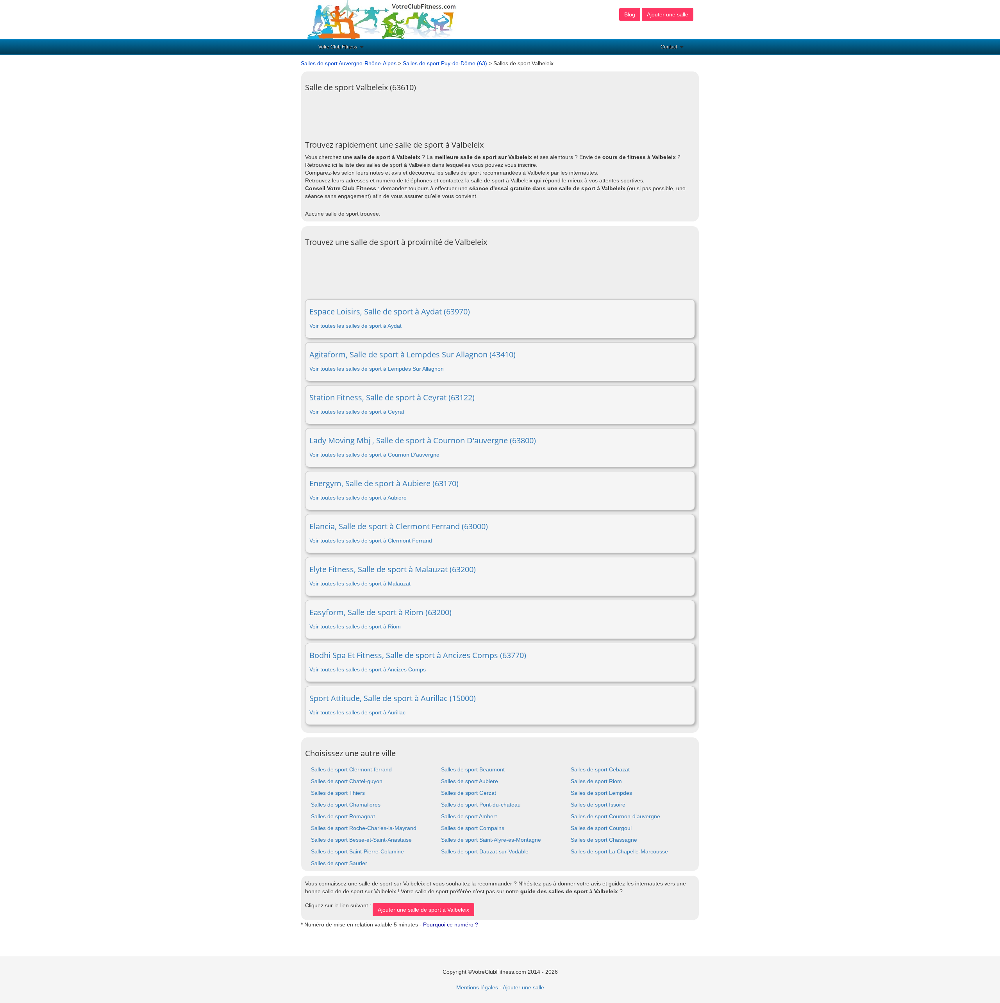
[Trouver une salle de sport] (382, 19)
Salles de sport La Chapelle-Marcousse (619, 851)
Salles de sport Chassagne (604, 840)
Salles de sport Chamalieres (345, 804)
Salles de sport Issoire (598, 804)
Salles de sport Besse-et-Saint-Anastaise (361, 840)
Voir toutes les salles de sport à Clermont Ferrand (370, 540)
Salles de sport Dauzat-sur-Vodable (485, 851)
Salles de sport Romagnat (343, 816)
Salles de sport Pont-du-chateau (481, 804)
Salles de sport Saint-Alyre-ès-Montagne (491, 840)
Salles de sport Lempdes (601, 793)
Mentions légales (477, 987)
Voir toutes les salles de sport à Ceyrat (356, 412)
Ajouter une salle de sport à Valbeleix (423, 910)
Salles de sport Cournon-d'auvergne (615, 816)
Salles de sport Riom (596, 781)
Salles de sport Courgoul (601, 828)
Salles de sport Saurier (339, 863)
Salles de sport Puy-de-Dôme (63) (445, 63)
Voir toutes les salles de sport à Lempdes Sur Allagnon (376, 369)
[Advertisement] (447, 113)
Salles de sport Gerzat (468, 793)
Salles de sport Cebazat (600, 769)
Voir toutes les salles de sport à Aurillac (357, 712)
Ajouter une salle (667, 14)
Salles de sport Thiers (338, 793)
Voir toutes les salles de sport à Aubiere (358, 497)
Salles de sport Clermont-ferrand (351, 769)
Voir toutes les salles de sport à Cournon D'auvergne (374, 455)
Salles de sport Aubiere (469, 781)
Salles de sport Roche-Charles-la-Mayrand (363, 828)
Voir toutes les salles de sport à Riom (355, 626)
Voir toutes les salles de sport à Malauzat (360, 583)
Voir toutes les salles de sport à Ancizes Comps (367, 669)
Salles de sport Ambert (469, 816)
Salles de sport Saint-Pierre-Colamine (357, 851)
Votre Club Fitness (337, 47)
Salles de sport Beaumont (473, 769)
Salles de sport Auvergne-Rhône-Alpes (348, 63)
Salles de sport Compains (472, 828)
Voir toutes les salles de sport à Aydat (355, 326)
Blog (629, 14)
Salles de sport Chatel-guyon (346, 781)
